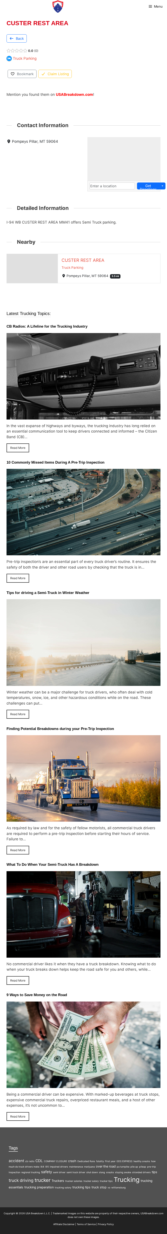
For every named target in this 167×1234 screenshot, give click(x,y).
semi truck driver (76, 1172)
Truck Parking (72, 267)
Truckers (58, 1181)
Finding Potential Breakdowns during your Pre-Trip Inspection (60, 729)
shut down (92, 1172)
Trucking (127, 1179)
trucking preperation (39, 1187)
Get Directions (148, 186)
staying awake (123, 1172)
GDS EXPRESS (124, 1161)
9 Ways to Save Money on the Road (37, 995)
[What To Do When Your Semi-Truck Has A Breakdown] (83, 954)
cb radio (29, 1161)
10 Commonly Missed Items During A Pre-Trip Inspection (55, 462)
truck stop (99, 1187)
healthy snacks (142, 1161)
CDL (39, 1161)
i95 (47, 1166)
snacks (110, 1172)
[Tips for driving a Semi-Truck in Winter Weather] (83, 683)
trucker (42, 1180)
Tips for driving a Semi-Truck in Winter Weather (48, 593)
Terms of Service (86, 1224)
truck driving (21, 1180)
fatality (100, 1161)
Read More (17, 447)
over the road (106, 1166)
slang (102, 1172)
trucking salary (63, 1187)
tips (154, 1172)
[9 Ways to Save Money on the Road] (83, 1085)
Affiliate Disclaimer (64, 1224)
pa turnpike (123, 1166)
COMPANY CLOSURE (55, 1161)
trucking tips (81, 1187)
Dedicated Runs (86, 1161)
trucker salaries (73, 1181)
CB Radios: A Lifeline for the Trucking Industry (47, 326)
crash (72, 1161)
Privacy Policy (106, 1224)
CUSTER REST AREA (83, 260)
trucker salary (91, 1181)
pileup (142, 1166)
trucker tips (106, 1181)
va (109, 1187)
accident (16, 1161)
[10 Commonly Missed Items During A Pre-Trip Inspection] (83, 552)
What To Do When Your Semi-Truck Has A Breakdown (53, 864)
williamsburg (118, 1187)
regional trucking (30, 1172)
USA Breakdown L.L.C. (37, 1213)
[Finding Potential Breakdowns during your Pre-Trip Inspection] (83, 819)
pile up (134, 1166)
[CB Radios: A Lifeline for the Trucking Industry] (83, 416)
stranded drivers (141, 1172)
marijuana (89, 1166)
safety (46, 1172)
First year (110, 1161)
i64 (42, 1166)
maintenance (76, 1166)
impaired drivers (59, 1166)
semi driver (59, 1172)
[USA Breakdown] (58, 6)
